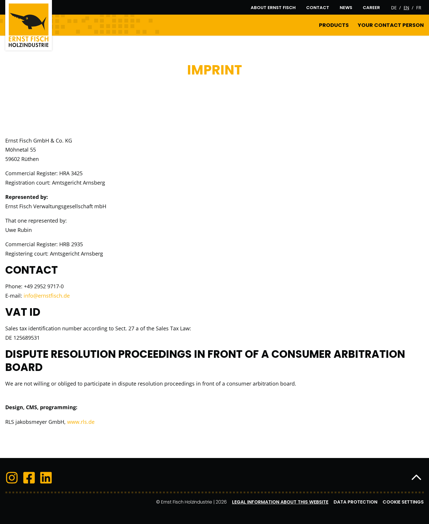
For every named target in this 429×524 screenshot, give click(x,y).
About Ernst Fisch (273, 7)
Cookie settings (403, 502)
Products (334, 25)
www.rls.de (81, 421)
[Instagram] (11, 478)
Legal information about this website (280, 502)
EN (406, 8)
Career (371, 7)
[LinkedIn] (46, 478)
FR (418, 8)
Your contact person (391, 25)
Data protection (355, 502)
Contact (317, 7)
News (346, 7)
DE (394, 8)
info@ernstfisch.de (47, 295)
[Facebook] (29, 478)
